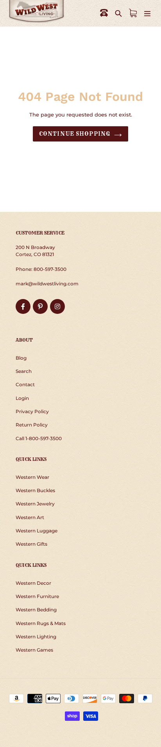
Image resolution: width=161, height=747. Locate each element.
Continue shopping (74, 133)
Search (24, 371)
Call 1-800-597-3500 (39, 438)
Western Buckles (35, 490)
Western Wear (32, 477)
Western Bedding (36, 610)
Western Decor (33, 583)
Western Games (34, 650)
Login (22, 398)
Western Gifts (31, 544)
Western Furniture (37, 596)
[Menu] (147, 13)
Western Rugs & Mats (41, 623)
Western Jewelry (35, 504)
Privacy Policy (32, 411)
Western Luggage (36, 531)
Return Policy (32, 425)
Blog (21, 358)
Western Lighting (36, 637)
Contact (25, 384)
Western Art (30, 517)
